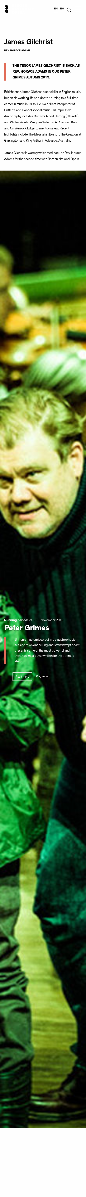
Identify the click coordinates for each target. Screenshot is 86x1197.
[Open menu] (78, 9)
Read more (22, 677)
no (62, 8)
